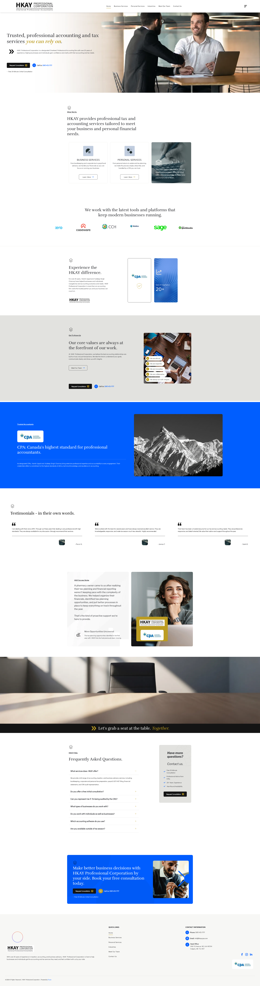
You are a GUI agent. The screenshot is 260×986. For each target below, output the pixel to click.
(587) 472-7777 (200, 932)
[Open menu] (245, 6)
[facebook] (242, 954)
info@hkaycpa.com (201, 938)
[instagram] (247, 954)
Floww (49, 980)
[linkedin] (251, 954)
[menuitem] (108, 6)
